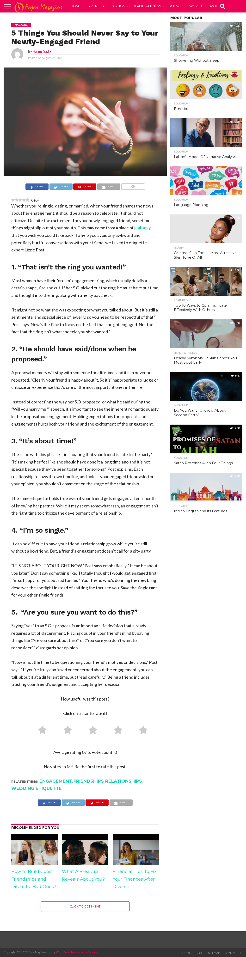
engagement (55, 781)
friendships (89, 781)
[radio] (40, 731)
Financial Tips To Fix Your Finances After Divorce (135, 879)
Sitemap (214, 953)
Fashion (118, 6)
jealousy (142, 227)
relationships (123, 781)
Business (95, 6)
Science (176, 6)
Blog (199, 953)
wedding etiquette (36, 788)
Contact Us (233, 953)
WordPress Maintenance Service (76, 952)
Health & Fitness (147, 6)
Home (76, 6)
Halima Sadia (42, 51)
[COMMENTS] (133, 187)
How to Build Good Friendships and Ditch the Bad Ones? (33, 879)
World (195, 6)
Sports (215, 6)
